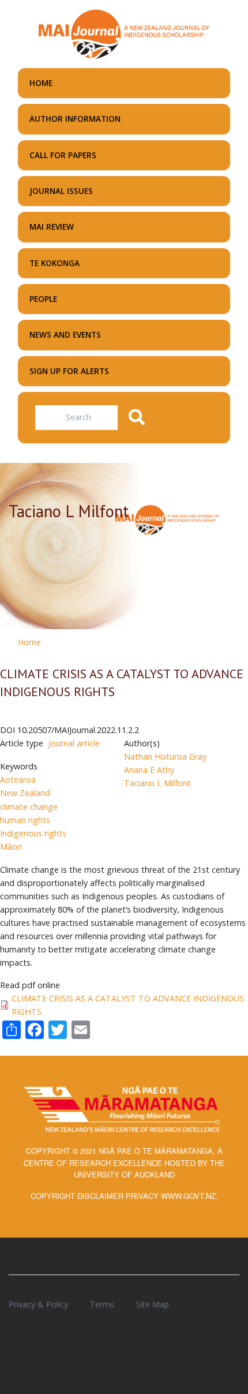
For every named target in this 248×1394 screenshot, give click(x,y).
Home (29, 642)
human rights (25, 819)
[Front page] (124, 33)
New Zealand (25, 792)
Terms (102, 1304)
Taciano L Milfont (157, 783)
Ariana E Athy (149, 769)
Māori (11, 846)
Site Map (152, 1304)
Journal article (74, 743)
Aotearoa (18, 779)
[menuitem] (124, 83)
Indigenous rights (33, 833)
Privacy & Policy (38, 1304)
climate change (29, 806)
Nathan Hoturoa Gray (165, 756)
